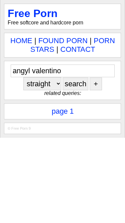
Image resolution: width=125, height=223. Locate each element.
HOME (21, 40)
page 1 (63, 111)
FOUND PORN (63, 40)
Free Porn (33, 13)
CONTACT (77, 49)
